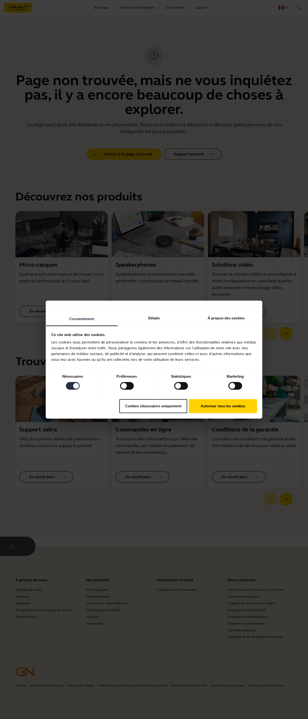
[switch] (127, 386)
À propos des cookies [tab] (226, 318)
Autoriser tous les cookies (223, 406)
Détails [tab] (154, 318)
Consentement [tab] (81, 319)
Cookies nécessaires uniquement (153, 406)
